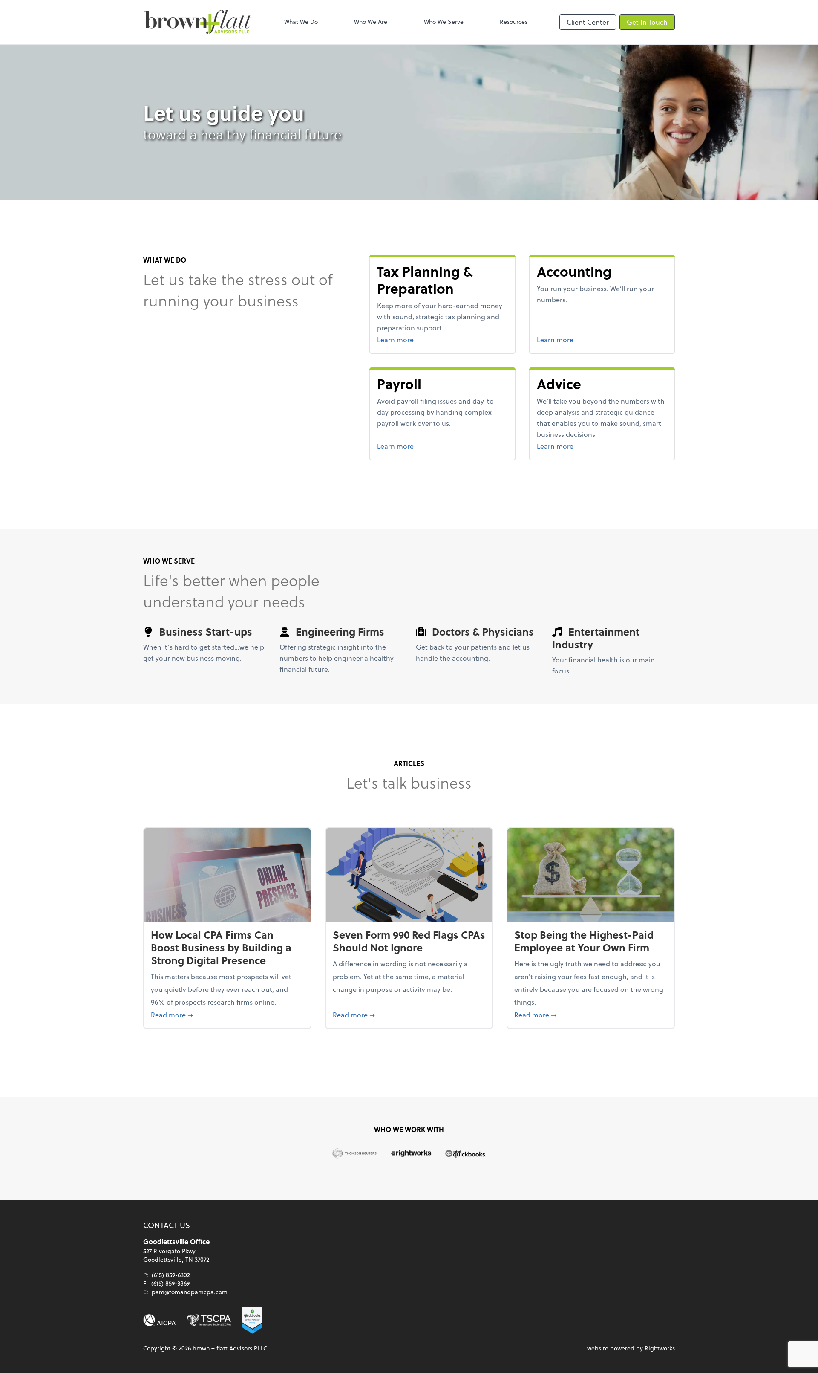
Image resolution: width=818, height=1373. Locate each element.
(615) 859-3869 (170, 1283)
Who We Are (370, 21)
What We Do (301, 21)
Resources (513, 21)
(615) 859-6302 (171, 1274)
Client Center (588, 22)
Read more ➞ (227, 1014)
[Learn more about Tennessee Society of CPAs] (209, 1320)
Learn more (411, 339)
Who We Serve (444, 21)
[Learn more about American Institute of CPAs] (159, 1320)
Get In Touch (647, 22)
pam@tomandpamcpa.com (190, 1291)
